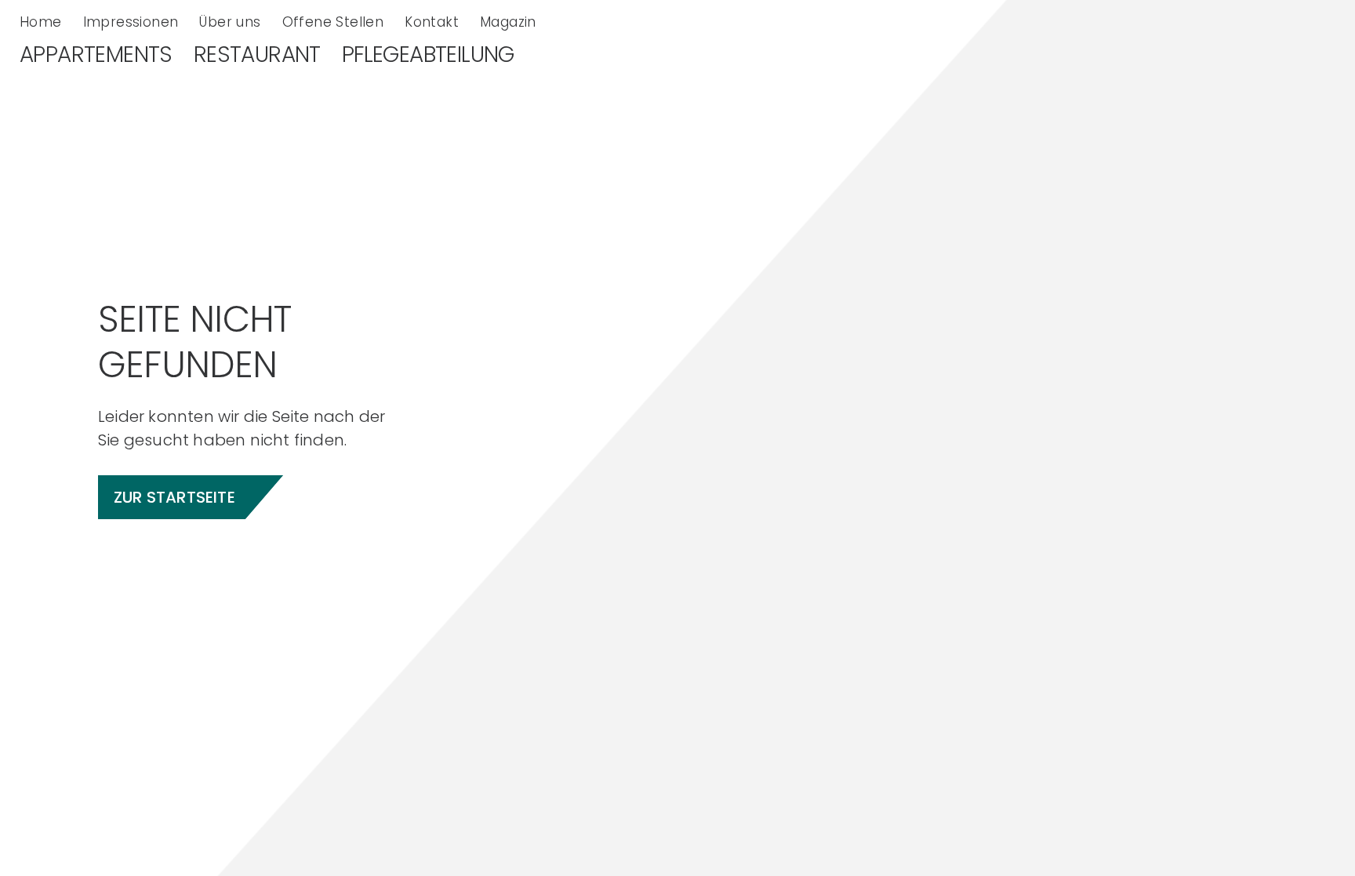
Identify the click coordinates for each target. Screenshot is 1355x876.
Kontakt (432, 22)
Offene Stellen (333, 22)
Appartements (96, 55)
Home (41, 22)
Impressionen (131, 22)
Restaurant (257, 55)
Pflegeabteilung (428, 55)
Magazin (508, 22)
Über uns (229, 22)
